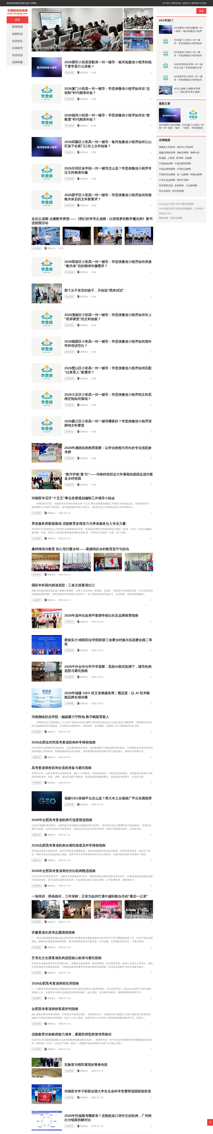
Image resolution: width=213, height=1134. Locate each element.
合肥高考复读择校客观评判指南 (55, 1009)
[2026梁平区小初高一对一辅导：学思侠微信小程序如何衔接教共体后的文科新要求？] (47, 200)
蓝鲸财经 (179, 185)
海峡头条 (195, 152)
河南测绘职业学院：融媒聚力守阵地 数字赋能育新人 (70, 717)
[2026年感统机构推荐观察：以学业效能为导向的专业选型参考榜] (47, 453)
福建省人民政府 (167, 147)
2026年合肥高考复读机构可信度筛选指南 (62, 820)
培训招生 (70, 152)
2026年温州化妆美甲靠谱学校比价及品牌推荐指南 (101, 615)
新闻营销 (195, 3)
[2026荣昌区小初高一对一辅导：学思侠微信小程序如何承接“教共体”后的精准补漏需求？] (47, 267)
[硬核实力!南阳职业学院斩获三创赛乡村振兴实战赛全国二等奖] (47, 645)
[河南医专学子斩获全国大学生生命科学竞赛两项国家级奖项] (47, 1094)
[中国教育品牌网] (17, 10)
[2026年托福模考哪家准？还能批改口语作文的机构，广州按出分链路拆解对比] (47, 1121)
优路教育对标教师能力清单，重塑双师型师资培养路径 (71, 1034)
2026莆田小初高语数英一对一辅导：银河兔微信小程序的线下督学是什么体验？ (188, 29)
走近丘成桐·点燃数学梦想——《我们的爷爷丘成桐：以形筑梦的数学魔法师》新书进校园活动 (188, 90)
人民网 (171, 158)
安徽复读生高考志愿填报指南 (53, 932)
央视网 (188, 158)
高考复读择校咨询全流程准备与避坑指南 (62, 768)
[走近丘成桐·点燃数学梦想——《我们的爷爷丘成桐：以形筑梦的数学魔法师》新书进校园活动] (46, 236)
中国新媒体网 (166, 163)
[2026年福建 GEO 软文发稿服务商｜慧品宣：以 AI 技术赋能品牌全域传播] (47, 698)
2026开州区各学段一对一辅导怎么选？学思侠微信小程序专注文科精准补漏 (188, 66)
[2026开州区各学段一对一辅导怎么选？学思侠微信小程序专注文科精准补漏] (47, 173)
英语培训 (17, 55)
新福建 (162, 158)
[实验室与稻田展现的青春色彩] (47, 1068)
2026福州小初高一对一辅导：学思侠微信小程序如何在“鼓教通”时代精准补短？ (188, 54)
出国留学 (37, 600)
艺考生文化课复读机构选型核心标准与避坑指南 (67, 958)
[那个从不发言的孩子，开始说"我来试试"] (47, 293)
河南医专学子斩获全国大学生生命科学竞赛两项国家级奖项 (107, 1091)
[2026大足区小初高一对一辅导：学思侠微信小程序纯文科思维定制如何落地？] (47, 400)
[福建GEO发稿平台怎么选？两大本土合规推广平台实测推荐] (47, 801)
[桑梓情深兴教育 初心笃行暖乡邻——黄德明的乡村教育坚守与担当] (46, 562)
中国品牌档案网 (167, 169)
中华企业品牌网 (167, 180)
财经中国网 (183, 180)
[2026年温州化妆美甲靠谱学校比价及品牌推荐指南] (47, 618)
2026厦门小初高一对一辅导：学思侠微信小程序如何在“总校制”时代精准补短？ (188, 42)
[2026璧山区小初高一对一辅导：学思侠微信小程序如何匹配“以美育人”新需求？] (47, 373)
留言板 (203, 3)
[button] (114, 48)
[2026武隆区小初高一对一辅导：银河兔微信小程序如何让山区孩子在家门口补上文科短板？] (47, 147)
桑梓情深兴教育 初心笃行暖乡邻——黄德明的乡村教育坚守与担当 (80, 549)
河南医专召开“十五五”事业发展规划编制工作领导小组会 (73, 498)
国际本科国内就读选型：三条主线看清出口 (63, 585)
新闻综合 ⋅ (84, 72)
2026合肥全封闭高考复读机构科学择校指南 (64, 742)
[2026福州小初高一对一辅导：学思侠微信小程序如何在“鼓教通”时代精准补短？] (47, 120)
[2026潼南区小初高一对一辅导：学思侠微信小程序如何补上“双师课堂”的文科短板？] (47, 320)
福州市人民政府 (185, 147)
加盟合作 (186, 3)
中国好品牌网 (184, 169)
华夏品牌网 (196, 174)
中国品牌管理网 (183, 163)
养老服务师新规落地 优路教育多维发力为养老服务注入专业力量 (79, 523)
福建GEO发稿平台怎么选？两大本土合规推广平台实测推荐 (108, 798)
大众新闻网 (191, 185)
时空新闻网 (178, 191)
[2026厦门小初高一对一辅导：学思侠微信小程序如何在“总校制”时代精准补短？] (47, 94)
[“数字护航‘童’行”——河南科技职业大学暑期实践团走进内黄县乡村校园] (47, 479)
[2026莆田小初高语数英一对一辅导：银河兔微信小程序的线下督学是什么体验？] (47, 67)
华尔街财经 (165, 191)
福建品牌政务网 (167, 152)
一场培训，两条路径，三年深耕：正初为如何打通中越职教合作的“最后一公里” (90, 896)
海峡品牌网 (183, 152)
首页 (17, 19)
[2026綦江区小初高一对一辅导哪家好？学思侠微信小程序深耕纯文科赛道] (47, 426)
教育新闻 (70, 72)
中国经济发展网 (167, 174)
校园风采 (37, 757)
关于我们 (166, 3)
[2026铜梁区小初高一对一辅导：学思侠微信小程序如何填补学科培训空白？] (47, 346)
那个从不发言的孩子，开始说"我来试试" (94, 290)
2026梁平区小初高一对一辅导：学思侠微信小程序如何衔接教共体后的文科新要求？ (188, 78)
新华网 (179, 158)
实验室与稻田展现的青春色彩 (86, 1064)
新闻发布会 (176, 3)
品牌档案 (70, 703)
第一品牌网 (183, 174)
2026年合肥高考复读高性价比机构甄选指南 (64, 871)
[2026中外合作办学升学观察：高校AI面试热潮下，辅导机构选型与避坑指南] (47, 672)
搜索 (201, 11)
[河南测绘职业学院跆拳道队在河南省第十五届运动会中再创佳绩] (77, 29)
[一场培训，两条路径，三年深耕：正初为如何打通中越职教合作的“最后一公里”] (46, 909)
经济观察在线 (166, 185)
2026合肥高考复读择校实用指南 (55, 983)
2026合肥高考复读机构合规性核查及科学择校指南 (69, 845)
